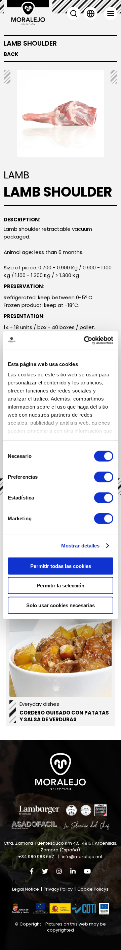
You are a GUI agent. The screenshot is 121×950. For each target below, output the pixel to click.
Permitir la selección (60, 585)
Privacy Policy (58, 889)
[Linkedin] (73, 871)
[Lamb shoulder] (60, 113)
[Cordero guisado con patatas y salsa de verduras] (60, 658)
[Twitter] (45, 871)
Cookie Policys (93, 889)
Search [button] (73, 13)
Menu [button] (110, 13)
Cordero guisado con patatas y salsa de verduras (64, 716)
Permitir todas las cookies (60, 566)
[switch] (103, 476)
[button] (54, 908)
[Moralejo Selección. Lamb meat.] (28, 12)
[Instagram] (59, 871)
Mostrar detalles (80, 545)
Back (11, 54)
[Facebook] (32, 871)
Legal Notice (25, 889)
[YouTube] (87, 871)
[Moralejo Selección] (60, 771)
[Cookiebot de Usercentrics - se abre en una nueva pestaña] (85, 340)
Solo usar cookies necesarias (60, 605)
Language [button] (90, 13)
